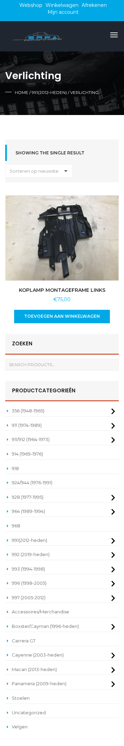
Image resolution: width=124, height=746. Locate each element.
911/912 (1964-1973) (31, 439)
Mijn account (63, 12)
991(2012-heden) (49, 92)
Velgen (20, 726)
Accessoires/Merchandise (40, 611)
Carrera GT (23, 640)
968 (16, 525)
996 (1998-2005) (29, 583)
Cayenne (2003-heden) (38, 655)
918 (15, 468)
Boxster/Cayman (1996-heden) (45, 626)
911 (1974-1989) (27, 425)
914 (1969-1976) (27, 454)
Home (21, 92)
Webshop (30, 5)
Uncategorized (29, 712)
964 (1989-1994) (28, 511)
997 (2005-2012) (28, 597)
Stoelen (21, 698)
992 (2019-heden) (31, 554)
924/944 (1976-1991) (32, 482)
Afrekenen (94, 5)
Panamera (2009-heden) (39, 683)
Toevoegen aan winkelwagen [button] (62, 316)
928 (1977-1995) (27, 497)
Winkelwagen (62, 5)
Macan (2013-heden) (34, 669)
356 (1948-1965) (28, 410)
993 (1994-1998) (28, 569)
